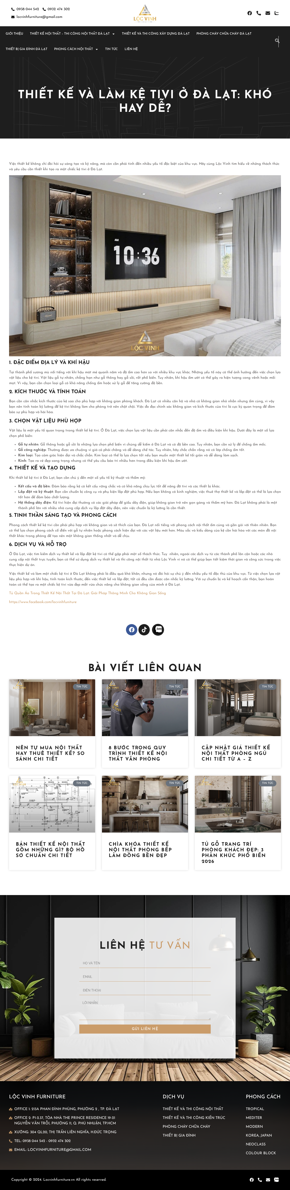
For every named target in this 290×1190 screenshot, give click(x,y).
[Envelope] (268, 13)
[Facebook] (249, 13)
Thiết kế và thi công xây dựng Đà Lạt (156, 34)
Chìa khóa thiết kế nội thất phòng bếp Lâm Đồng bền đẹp (140, 850)
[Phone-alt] (258, 13)
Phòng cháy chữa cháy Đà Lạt (223, 34)
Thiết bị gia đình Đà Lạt (26, 49)
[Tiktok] (144, 629)
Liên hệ (131, 49)
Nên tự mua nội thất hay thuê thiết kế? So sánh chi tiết (50, 753)
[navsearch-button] (275, 41)
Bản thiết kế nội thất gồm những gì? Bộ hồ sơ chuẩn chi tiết (50, 850)
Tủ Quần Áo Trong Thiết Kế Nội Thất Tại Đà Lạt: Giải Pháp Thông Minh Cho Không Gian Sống (87, 593)
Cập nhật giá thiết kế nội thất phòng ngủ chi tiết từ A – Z (236, 753)
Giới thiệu (14, 34)
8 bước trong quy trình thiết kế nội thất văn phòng (138, 753)
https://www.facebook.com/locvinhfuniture (43, 602)
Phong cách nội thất (73, 49)
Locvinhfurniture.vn (59, 1180)
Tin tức (111, 49)
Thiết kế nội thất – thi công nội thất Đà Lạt (70, 34)
